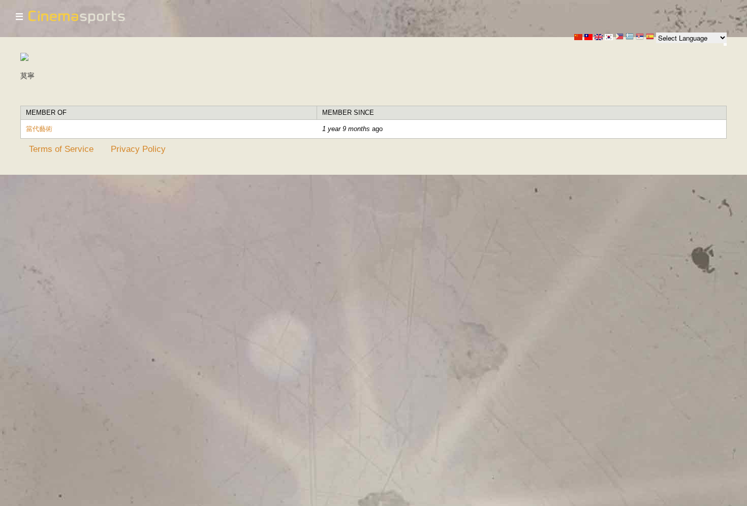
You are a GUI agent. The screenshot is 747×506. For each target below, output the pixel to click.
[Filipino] (619, 37)
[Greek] (630, 37)
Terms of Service (61, 149)
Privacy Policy (138, 149)
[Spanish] (650, 37)
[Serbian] (640, 37)
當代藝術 (39, 129)
